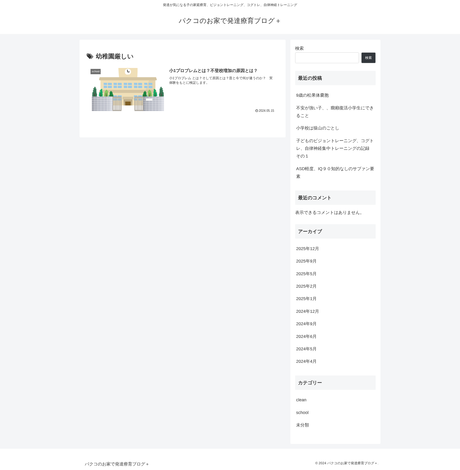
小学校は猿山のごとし (317, 128)
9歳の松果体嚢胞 (312, 95)
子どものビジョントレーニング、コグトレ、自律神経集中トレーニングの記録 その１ (335, 148)
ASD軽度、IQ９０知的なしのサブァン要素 (335, 172)
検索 (299, 48)
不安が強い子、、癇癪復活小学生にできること (335, 112)
